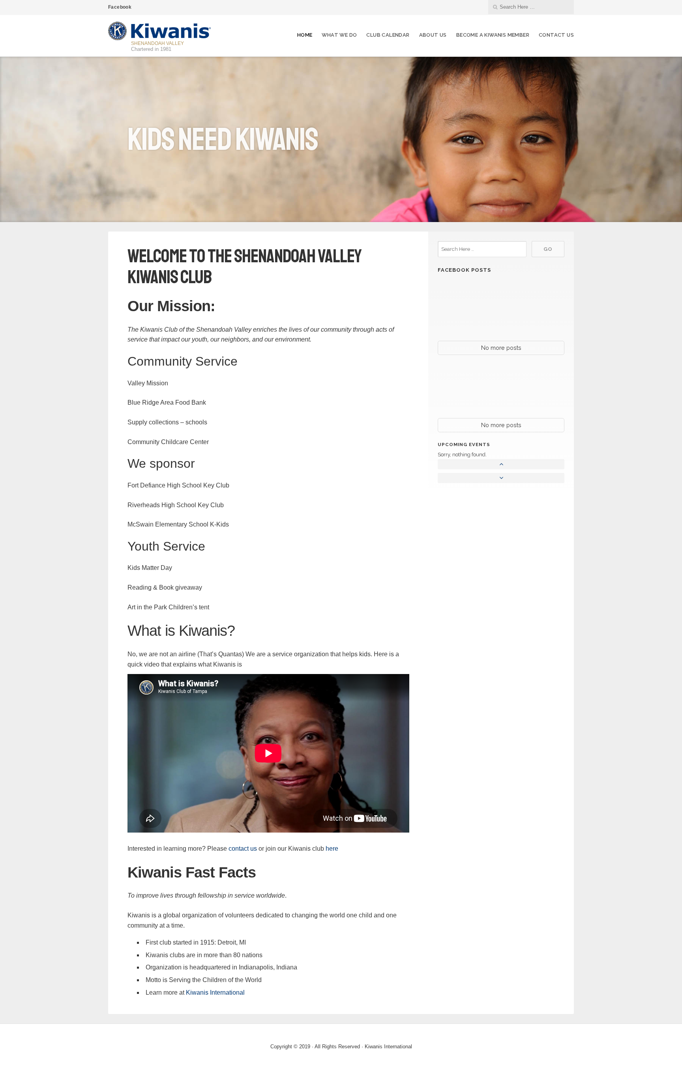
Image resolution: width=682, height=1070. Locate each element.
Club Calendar (387, 35)
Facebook (119, 7)
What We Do (339, 35)
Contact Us (556, 35)
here (332, 848)
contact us (243, 848)
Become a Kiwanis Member (492, 35)
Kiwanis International (215, 992)
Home (305, 35)
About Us (433, 35)
